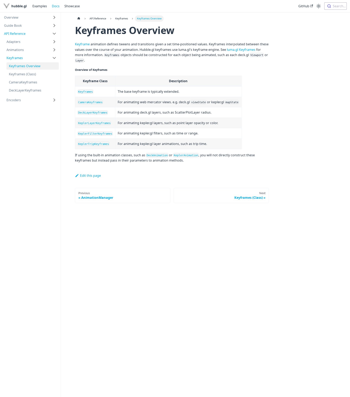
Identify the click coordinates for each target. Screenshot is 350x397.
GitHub (303, 6)
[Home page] (79, 18)
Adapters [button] (13, 41)
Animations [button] (15, 50)
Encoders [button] (13, 100)
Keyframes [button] (14, 58)
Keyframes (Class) (22, 74)
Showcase (72, 6)
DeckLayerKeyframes (25, 90)
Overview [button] (11, 17)
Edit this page (90, 175)
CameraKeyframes (23, 82)
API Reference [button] (15, 33)
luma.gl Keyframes (241, 49)
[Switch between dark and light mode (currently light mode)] (318, 6)
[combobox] (335, 6)
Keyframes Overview (25, 66)
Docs (56, 6)
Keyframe (82, 44)
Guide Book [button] (13, 25)
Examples (39, 6)
